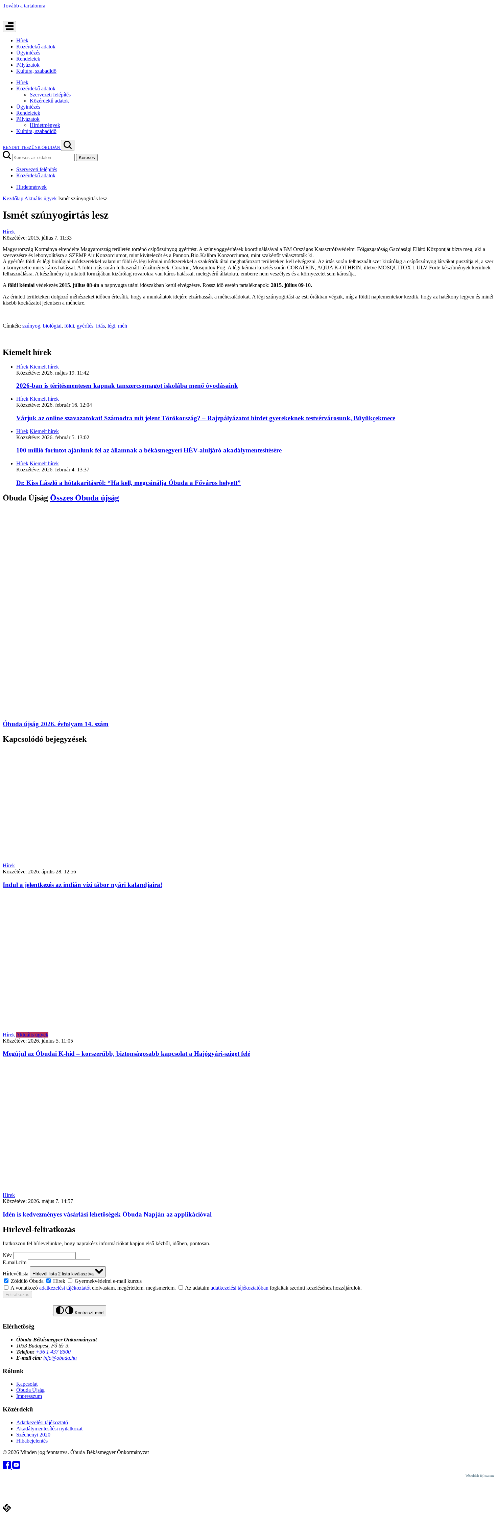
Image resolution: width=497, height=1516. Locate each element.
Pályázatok (28, 65)
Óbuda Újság (30, 1390)
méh (122, 326)
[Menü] (9, 26)
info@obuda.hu (60, 1358)
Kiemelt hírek (44, 367)
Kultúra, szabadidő (36, 71)
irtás (100, 326)
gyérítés (85, 326)
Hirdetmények (45, 125)
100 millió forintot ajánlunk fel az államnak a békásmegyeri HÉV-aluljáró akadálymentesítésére (149, 450)
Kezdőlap (13, 198)
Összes (84, 497)
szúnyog (31, 326)
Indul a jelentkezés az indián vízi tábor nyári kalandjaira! (82, 884)
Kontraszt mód (88, 1312)
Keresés (87, 157)
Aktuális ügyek (40, 198)
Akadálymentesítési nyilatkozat (49, 1428)
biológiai (52, 326)
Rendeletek (28, 59)
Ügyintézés (28, 52)
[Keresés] (67, 145)
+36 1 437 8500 (53, 1352)
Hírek (22, 40)
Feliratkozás (17, 1294)
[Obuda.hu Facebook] (7, 1467)
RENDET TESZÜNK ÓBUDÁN (32, 147)
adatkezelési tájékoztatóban (239, 1288)
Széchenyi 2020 (33, 1434)
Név (7, 1255)
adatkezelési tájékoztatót (65, 1288)
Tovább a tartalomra (24, 5)
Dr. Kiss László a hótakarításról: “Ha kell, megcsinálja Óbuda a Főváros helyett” (128, 482)
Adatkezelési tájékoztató (42, 1422)
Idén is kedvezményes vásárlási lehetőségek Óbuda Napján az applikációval (107, 1214)
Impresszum (29, 1396)
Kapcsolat (27, 1384)
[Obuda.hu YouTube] (16, 1467)
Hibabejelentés (32, 1441)
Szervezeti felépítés (50, 94)
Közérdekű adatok (35, 46)
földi (69, 326)
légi (111, 326)
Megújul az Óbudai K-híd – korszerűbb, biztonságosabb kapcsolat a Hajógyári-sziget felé (126, 1053)
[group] (248, 1280)
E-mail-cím (14, 1262)
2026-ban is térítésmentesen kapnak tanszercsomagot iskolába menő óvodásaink (127, 385)
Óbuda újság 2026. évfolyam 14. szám (56, 724)
